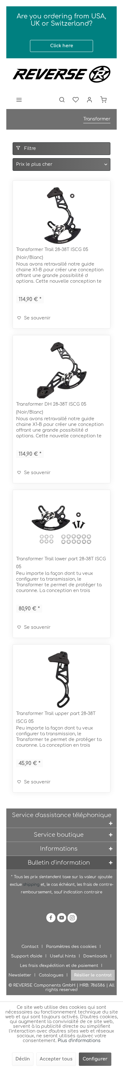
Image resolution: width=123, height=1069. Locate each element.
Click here (61, 45)
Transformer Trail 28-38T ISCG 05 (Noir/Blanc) (52, 253)
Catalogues (51, 975)
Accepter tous (56, 1059)
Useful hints (63, 956)
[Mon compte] (89, 99)
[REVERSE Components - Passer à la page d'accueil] (61, 74)
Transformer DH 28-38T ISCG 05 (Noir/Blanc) (51, 408)
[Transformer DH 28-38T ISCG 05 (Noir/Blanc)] (61, 370)
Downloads (95, 956)
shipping (32, 884)
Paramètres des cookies (71, 946)
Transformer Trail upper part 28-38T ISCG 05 (56, 717)
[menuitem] (19, 99)
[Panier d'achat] (103, 99)
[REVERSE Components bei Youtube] (61, 919)
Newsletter (20, 975)
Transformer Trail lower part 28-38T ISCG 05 (61, 563)
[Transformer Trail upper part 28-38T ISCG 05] (61, 679)
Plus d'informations (79, 1040)
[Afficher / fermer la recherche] (62, 99)
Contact (29, 946)
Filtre (29, 148)
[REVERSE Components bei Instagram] (72, 919)
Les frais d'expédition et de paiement (59, 965)
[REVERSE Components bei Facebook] (51, 919)
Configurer (95, 1059)
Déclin (22, 1059)
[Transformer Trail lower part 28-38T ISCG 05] (61, 524)
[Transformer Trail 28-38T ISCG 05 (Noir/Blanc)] (61, 215)
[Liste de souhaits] (75, 99)
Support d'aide (26, 956)
